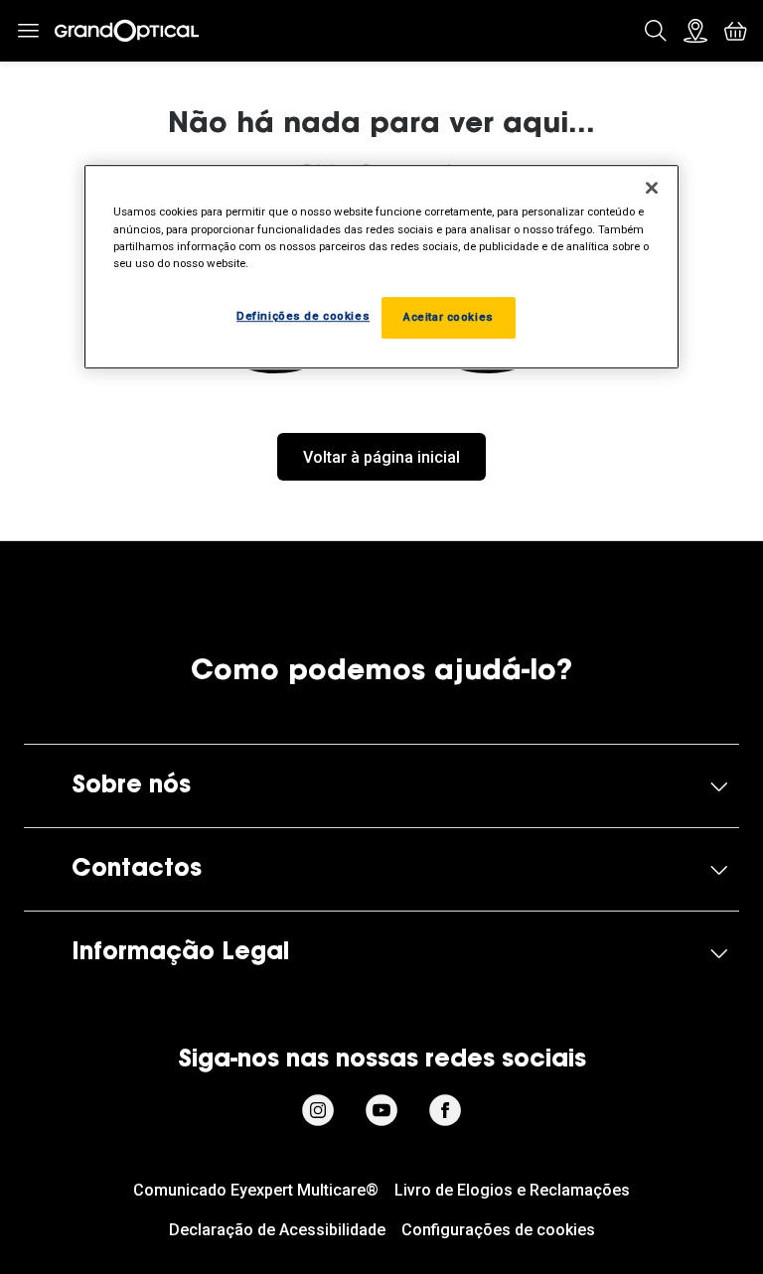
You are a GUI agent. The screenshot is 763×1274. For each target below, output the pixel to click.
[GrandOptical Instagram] (318, 1110)
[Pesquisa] (656, 31)
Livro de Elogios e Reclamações (512, 1190)
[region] (381, 267)
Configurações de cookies (498, 1229)
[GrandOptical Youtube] (381, 1110)
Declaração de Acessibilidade (277, 1229)
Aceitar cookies (448, 317)
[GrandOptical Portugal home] (381, 594)
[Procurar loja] (695, 31)
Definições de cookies (303, 316)
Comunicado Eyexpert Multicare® (256, 1190)
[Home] (127, 31)
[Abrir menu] (28, 31)
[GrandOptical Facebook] (445, 1110)
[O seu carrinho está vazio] (735, 31)
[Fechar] (652, 189)
